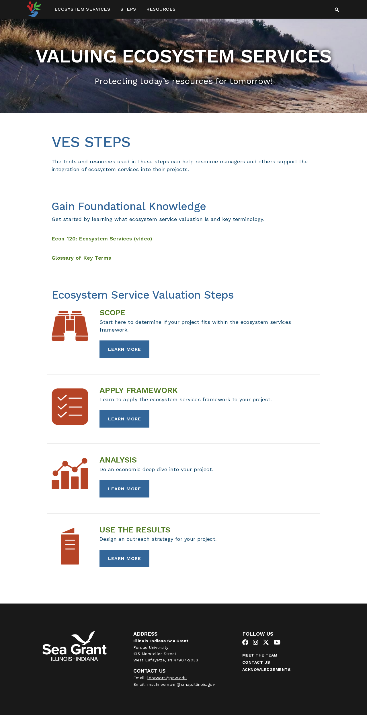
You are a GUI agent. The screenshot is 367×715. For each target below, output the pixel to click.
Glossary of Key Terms (81, 258)
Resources (160, 9)
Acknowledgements (266, 669)
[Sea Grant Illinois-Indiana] (74, 645)
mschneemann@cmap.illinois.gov (181, 684)
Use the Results (134, 529)
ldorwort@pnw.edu (167, 677)
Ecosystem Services (82, 9)
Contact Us (256, 662)
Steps (128, 9)
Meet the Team (260, 655)
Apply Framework (138, 390)
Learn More (124, 349)
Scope (112, 312)
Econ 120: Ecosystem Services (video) (102, 239)
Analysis (118, 460)
